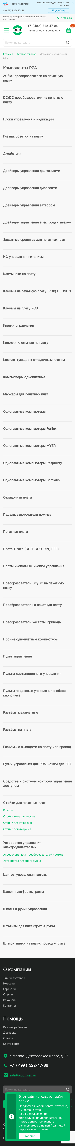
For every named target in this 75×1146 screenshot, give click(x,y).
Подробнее (58, 10)
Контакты (9, 1005)
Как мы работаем (15, 1027)
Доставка (9, 1032)
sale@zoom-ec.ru (23, 1075)
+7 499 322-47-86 (43, 26)
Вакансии (9, 1000)
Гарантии (9, 989)
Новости (9, 983)
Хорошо (29, 1136)
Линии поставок (14, 978)
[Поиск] (68, 43)
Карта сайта (11, 1043)
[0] (68, 30)
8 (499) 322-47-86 (13, 10)
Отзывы (8, 994)
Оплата (8, 1038)
